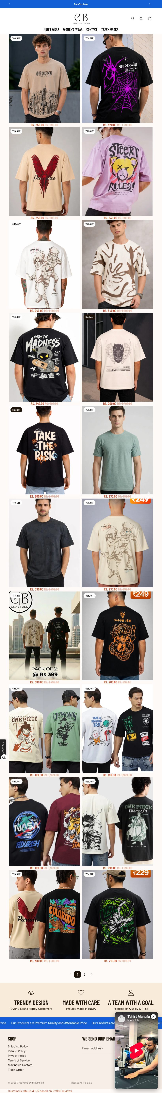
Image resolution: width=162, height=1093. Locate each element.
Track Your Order (81, 4)
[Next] (91, 974)
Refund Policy (17, 1051)
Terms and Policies (81, 1082)
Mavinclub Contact (20, 1065)
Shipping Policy (18, 1046)
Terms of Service (19, 1060)
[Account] (141, 18)
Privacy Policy (17, 1055)
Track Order (16, 1069)
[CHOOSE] (73, 116)
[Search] (132, 18)
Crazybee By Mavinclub (30, 1082)
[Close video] (153, 1017)
